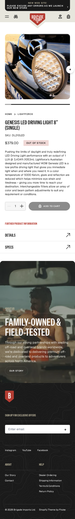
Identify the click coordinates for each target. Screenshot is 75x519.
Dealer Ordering (47, 475)
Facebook (42, 450)
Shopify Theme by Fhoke (52, 509)
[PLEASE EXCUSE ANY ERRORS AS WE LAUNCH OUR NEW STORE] (37, 5)
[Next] (70, 69)
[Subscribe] (65, 429)
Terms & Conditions (49, 486)
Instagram (10, 450)
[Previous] (5, 69)
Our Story (16, 370)
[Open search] (16, 16)
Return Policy (46, 491)
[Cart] (68, 17)
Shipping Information (50, 480)
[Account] (60, 17)
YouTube (26, 450)
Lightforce (25, 114)
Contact (9, 480)
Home (8, 114)
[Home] (37, 19)
